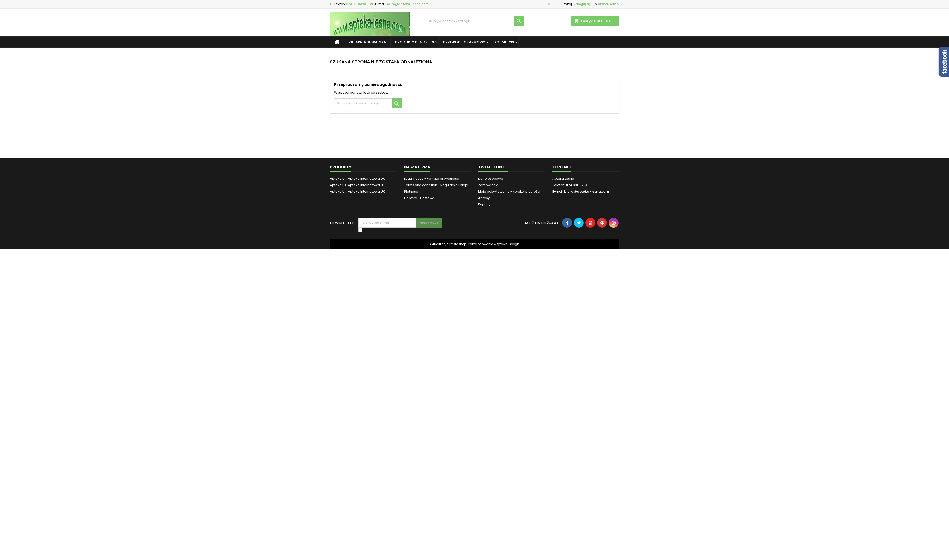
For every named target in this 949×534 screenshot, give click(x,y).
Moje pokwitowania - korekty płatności (509, 191)
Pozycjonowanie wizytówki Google (493, 244)
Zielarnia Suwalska (367, 42)
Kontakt (561, 167)
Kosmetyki (504, 42)
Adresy (484, 198)
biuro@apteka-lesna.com (407, 4)
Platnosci (411, 191)
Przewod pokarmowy (464, 42)
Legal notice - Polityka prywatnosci (432, 178)
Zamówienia (488, 185)
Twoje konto (493, 167)
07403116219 (356, 4)
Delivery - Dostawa (419, 198)
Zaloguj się (582, 4)
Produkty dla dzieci (414, 42)
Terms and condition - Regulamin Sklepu (436, 185)
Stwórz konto (608, 4)
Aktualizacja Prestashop (448, 244)
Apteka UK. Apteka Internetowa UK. (358, 178)
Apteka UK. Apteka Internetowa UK (357, 185)
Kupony (484, 204)
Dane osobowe (490, 178)
